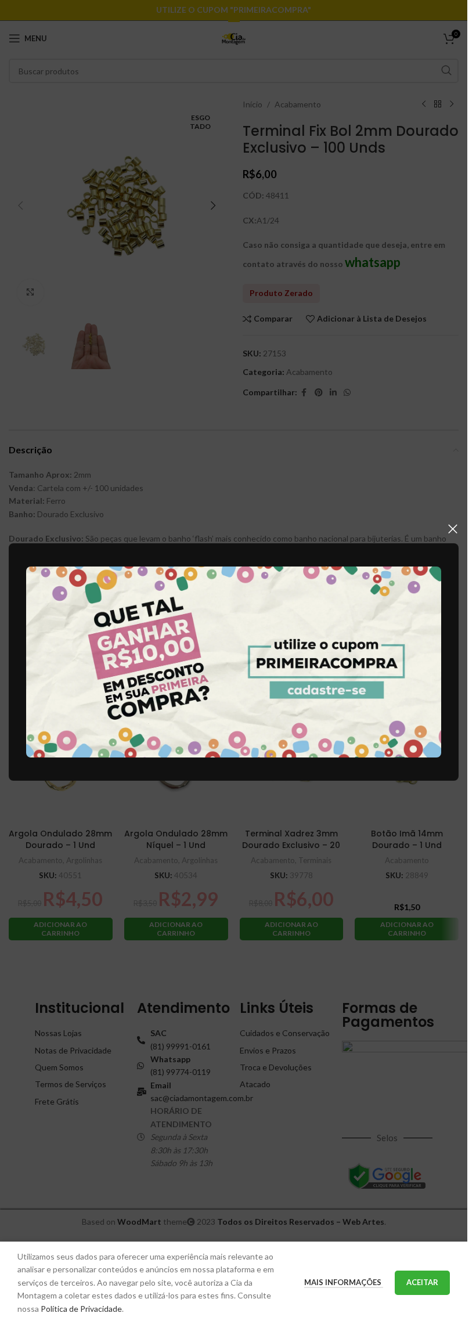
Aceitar (422, 1282)
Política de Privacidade (81, 1309)
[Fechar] (452, 528)
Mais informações (343, 1282)
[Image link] (233, 661)
